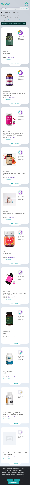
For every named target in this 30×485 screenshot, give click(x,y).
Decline (17, 480)
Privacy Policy (13, 482)
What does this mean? (13, 20)
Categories (24, 8)
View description (7, 59)
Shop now (11, 57)
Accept (10, 480)
